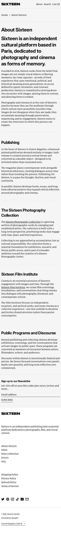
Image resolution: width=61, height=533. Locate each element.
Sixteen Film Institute (13, 287)
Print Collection (10, 453)
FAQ (3, 461)
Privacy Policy (8, 478)
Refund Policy (8, 482)
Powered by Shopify (9, 518)
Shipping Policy (9, 474)
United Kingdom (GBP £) (12, 523)
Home (4, 14)
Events (5, 457)
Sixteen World (13, 514)
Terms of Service (10, 486)
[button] (47, 4)
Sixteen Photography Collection (23, 221)
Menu (39, 4)
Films (4, 449)
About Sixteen (19, 14)
